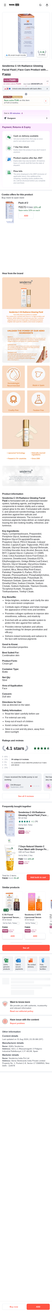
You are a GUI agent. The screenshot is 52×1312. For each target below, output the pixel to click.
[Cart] (46, 5)
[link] (14, 5)
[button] (42, 53)
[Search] (39, 5)
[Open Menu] (5, 5)
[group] (26, 35)
